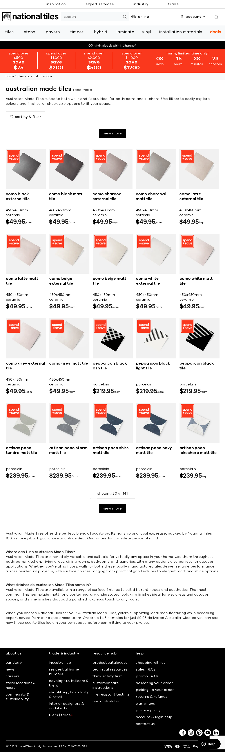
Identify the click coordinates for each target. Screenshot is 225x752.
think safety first (107, 676)
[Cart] (216, 16)
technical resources (110, 669)
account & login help (154, 717)
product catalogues (110, 662)
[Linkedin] (216, 732)
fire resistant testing (111, 694)
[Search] (124, 16)
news (10, 669)
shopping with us (150, 662)
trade (173, 4)
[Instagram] (191, 732)
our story (14, 662)
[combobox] (90, 16)
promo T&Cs (147, 676)
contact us (145, 724)
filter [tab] (28, 117)
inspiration (56, 4)
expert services (99, 4)
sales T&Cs (145, 669)
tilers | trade (61, 715)
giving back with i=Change (115, 45)
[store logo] (30, 16)
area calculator (106, 701)
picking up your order (155, 690)
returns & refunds (151, 696)
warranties (145, 703)
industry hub (60, 662)
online (143, 16)
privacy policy (148, 710)
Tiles (20, 76)
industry (140, 4)
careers (13, 676)
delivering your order (154, 683)
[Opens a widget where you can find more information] (208, 744)
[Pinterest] (199, 732)
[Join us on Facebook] (182, 732)
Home (10, 76)
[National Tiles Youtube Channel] (207, 732)
